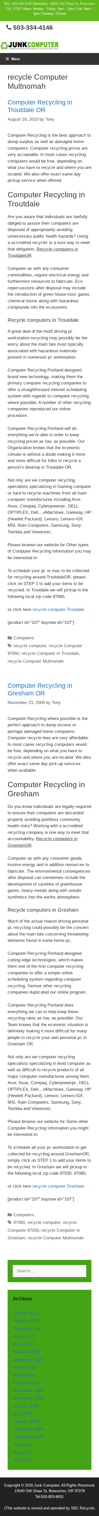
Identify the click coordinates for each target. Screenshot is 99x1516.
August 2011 (24, 1336)
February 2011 (26, 1351)
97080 (19, 1222)
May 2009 (22, 1413)
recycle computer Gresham (58, 1186)
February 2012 (26, 1320)
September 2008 (28, 1437)
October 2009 (25, 1406)
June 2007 (22, 1460)
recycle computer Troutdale (58, 609)
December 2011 (27, 1328)
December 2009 (28, 1390)
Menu (15, 58)
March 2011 (24, 1344)
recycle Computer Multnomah (35, 661)
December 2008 (28, 1429)
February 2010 (26, 1382)
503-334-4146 (22, 4)
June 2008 (22, 1444)
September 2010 (28, 1359)
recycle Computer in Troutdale (50, 653)
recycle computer (29, 645)
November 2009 (28, 1398)
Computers (23, 638)
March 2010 (24, 1375)
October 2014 (25, 1313)
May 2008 (22, 1452)
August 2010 (24, 1367)
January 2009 (25, 1421)
